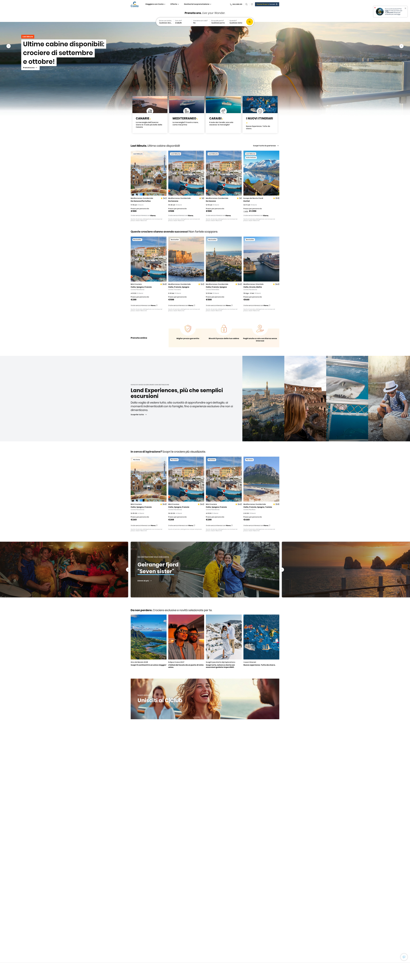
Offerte (173, 4)
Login (387, 11)
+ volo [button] (245, 211)
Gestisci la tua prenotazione (196, 4)
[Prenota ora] (205, 68)
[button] (252, 4)
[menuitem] (164, 21)
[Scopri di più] (260, 114)
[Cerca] (246, 4)
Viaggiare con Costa (154, 4)
